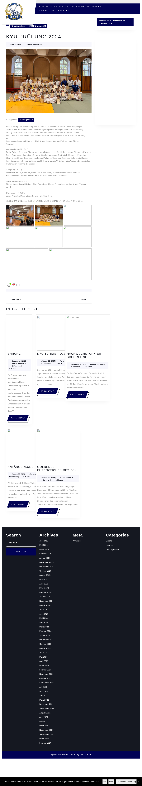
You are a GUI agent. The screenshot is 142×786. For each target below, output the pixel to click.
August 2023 (44, 648)
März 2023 (44, 665)
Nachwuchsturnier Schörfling (87, 355)
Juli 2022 (43, 687)
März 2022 (44, 700)
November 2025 (46, 566)
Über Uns (63, 11)
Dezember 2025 (46, 562)
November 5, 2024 (78, 364)
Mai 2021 (43, 721)
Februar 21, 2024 (48, 361)
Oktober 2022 (45, 678)
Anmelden (77, 541)
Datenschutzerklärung (126, 781)
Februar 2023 (45, 670)
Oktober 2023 (45, 644)
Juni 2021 (43, 717)
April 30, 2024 (15, 44)
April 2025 (43, 584)
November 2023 (46, 640)
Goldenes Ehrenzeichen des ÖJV (58, 468)
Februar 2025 (45, 592)
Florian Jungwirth (33, 44)
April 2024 (43, 622)
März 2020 (44, 738)
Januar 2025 (44, 597)
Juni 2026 (43, 541)
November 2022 (46, 674)
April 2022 (43, 695)
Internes (109, 545)
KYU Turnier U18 (51, 353)
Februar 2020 (45, 743)
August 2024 (44, 605)
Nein (111, 781)
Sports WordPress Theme (63, 754)
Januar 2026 (44, 558)
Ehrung (14, 353)
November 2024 (46, 601)
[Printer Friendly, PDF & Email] (13, 285)
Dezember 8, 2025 (19, 361)
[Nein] (138, 781)
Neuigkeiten (61, 7)
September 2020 (46, 734)
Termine (96, 7)
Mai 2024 (43, 618)
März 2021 (44, 726)
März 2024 (44, 627)
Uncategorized (18, 26)
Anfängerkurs (21, 466)
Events (109, 541)
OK (104, 781)
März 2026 (44, 549)
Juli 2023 (43, 652)
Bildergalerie (47, 11)
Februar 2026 (45, 554)
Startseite (45, 7)
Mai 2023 (43, 657)
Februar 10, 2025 (48, 477)
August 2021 (44, 713)
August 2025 (44, 575)
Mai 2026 (43, 545)
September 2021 (46, 708)
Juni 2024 (43, 614)
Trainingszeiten (80, 7)
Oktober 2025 (45, 571)
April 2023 (43, 661)
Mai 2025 (43, 579)
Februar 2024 (45, 631)
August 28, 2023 (18, 474)
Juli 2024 (43, 609)
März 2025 (44, 588)
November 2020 (46, 730)
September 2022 (46, 683)
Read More (20, 419)
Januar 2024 (44, 635)
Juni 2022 (43, 691)
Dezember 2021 (46, 704)
